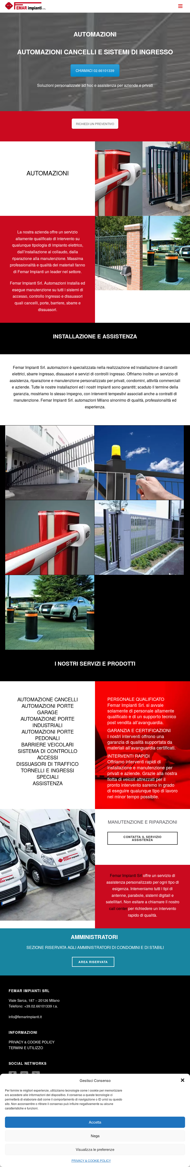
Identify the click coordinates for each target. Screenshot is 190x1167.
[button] (182, 1080)
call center (118, 908)
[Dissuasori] (139, 537)
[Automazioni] (139, 462)
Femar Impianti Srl (126, 875)
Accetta (95, 1122)
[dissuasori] (50, 612)
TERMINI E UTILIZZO (26, 1047)
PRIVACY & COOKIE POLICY (91, 1160)
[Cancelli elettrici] (50, 462)
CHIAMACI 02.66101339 (95, 70)
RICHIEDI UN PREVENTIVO (95, 124)
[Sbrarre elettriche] (50, 537)
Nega (95, 1135)
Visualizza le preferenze (95, 1149)
